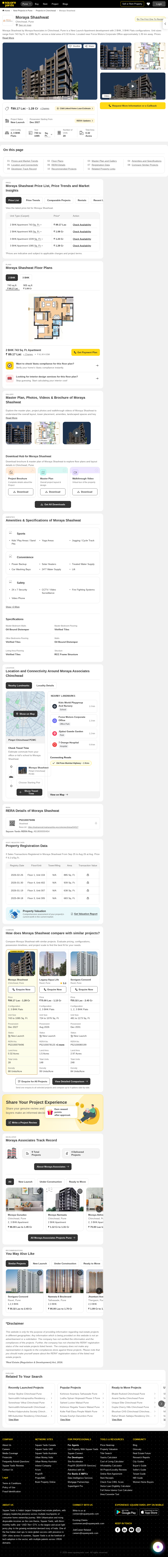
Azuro (38, 1470)
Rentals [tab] (82, 200)
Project (55, 4)
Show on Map (27, 714)
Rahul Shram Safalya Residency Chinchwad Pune (132, 1416)
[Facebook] (117, 1529)
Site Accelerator (75, 1461)
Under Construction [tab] (51, 1181)
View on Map (57, 794)
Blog (135, 1445)
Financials (7, 1457)
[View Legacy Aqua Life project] (52, 963)
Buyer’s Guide (139, 1465)
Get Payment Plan (87, 352)
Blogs (65, 4)
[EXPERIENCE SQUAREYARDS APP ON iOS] (149, 1514)
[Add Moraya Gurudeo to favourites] (39, 1191)
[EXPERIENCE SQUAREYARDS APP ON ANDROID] (126, 1514)
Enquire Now (23, 989)
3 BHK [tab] (25, 277)
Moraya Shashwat (18, 979)
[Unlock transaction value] (88, 875)
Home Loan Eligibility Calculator (115, 1486)
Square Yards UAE (44, 1449)
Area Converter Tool (109, 1494)
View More (14, 1419)
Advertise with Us (76, 1470)
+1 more (60, 1045)
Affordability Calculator (111, 1465)
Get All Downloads (54, 504)
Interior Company (43, 1465)
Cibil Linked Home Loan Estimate (75, 108)
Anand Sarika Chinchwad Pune (128, 1398)
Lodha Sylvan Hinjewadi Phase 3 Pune (80, 1398)
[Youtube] (131, 1529)
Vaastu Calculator (108, 1457)
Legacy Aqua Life (49, 979)
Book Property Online (45, 1482)
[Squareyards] (9, 4)
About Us (6, 1445)
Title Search (106, 1453)
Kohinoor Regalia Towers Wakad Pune (80, 1407)
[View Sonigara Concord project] (84, 963)
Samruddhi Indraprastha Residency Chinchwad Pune (28, 1398)
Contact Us (7, 1470)
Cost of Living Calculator (112, 1461)
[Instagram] (138, 1529)
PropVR (38, 1474)
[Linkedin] (124, 1529)
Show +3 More (13, 607)
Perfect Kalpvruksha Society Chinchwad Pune (28, 1411)
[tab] (28, 287)
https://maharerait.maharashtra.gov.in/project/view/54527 (53, 827)
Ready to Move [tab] (77, 1181)
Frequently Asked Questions (15, 1461)
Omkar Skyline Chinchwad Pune (25, 1393)
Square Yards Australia (46, 1453)
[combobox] (29, 782)
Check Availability (82, 225)
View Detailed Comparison (69, 1081)
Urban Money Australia (46, 1461)
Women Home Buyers (143, 1482)
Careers (6, 1449)
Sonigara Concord (81, 979)
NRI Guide (138, 1478)
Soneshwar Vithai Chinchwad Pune (26, 1402)
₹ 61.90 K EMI (43, 354)
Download (22, 491)
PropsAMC (40, 1478)
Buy (37, 4)
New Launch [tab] (25, 1181)
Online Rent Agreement (111, 1474)
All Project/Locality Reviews (113, 1470)
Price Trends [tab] (33, 200)
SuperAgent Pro (75, 1486)
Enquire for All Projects (34, 1081)
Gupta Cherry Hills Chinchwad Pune (130, 1407)
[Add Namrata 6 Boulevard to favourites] (80, 1273)
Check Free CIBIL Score (112, 1482)
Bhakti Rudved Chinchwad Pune (128, 1393)
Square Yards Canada (45, 1445)
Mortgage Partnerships (78, 1482)
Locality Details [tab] (45, 685)
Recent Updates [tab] (102, 200)
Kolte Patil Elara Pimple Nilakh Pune (78, 1411)
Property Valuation (109, 1449)
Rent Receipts (107, 1478)
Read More (8, 38)
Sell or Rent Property (132, 4)
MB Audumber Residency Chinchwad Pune (28, 1416)
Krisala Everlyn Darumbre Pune (76, 1416)
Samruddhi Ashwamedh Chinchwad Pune (28, 1407)
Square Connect (75, 1453)
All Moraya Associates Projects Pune (51, 1237)
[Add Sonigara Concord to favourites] (39, 1273)
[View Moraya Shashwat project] (21, 963)
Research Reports (141, 1457)
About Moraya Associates (51, 1166)
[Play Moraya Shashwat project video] (133, 86)
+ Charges (44, 108)
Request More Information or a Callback (134, 105)
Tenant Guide (139, 1474)
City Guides (138, 1461)
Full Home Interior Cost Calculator (116, 1490)
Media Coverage (10, 1453)
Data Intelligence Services (80, 1478)
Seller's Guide (139, 1470)
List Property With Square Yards (83, 1449)
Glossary (137, 1449)
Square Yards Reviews (13, 1465)
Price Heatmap (107, 1445)
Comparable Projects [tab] (59, 200)
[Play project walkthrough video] (77, 433)
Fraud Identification (11, 1491)
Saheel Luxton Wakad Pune (74, 1402)
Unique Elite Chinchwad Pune (127, 1402)
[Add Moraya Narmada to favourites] (80, 1191)
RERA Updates (84, 121)
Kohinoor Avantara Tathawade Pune (78, 1393)
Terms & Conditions (11, 1483)
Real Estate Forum (142, 1453)
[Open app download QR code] (165, 24)
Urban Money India (44, 1457)
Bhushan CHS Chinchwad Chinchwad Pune (132, 1411)
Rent (45, 4)
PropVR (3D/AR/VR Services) (82, 1465)
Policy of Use (8, 1487)
